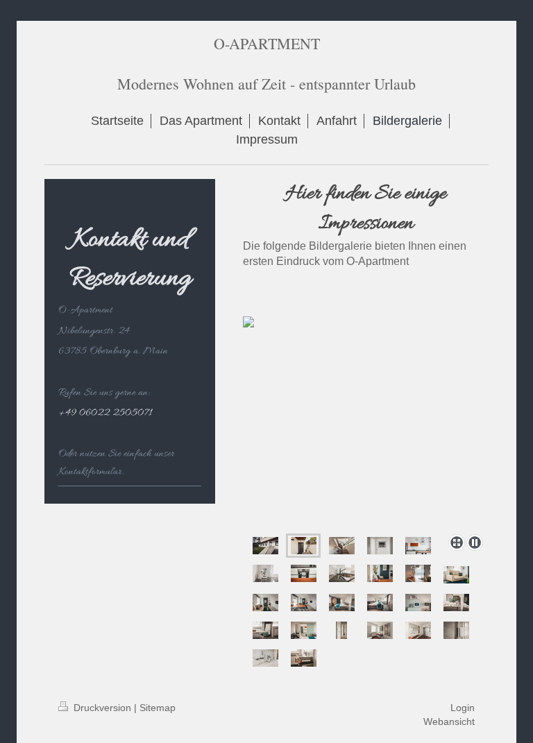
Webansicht (449, 721)
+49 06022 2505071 (105, 413)
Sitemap (157, 707)
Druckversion (102, 707)
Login (462, 707)
